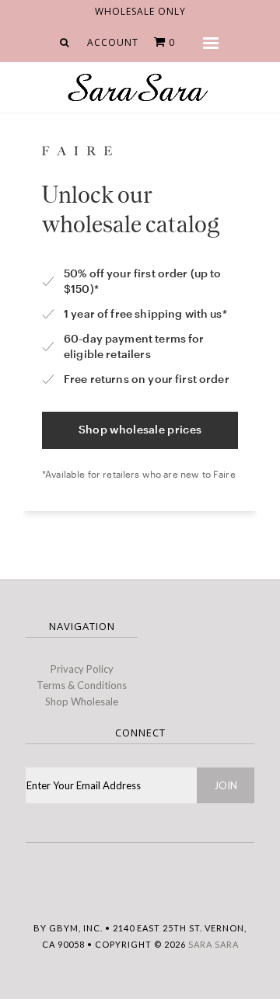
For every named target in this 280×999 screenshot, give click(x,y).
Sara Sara (213, 944)
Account (112, 42)
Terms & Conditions (82, 685)
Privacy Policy (82, 669)
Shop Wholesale (81, 701)
